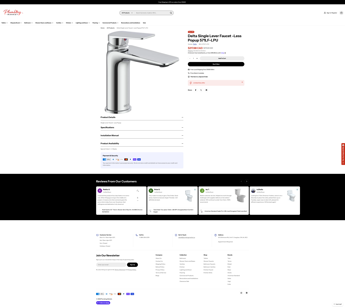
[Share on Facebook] (196, 90)
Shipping (190, 50)
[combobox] (146, 13)
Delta (195, 44)
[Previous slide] (241, 181)
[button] (343, 154)
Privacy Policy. (132, 269)
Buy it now (216, 64)
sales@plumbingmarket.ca (186, 237)
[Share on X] (201, 90)
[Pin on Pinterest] (206, 90)
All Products (110, 28)
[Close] (242, 82)
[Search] (171, 13)
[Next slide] (247, 181)
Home (102, 28)
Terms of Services (120, 269)
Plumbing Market (106, 299)
